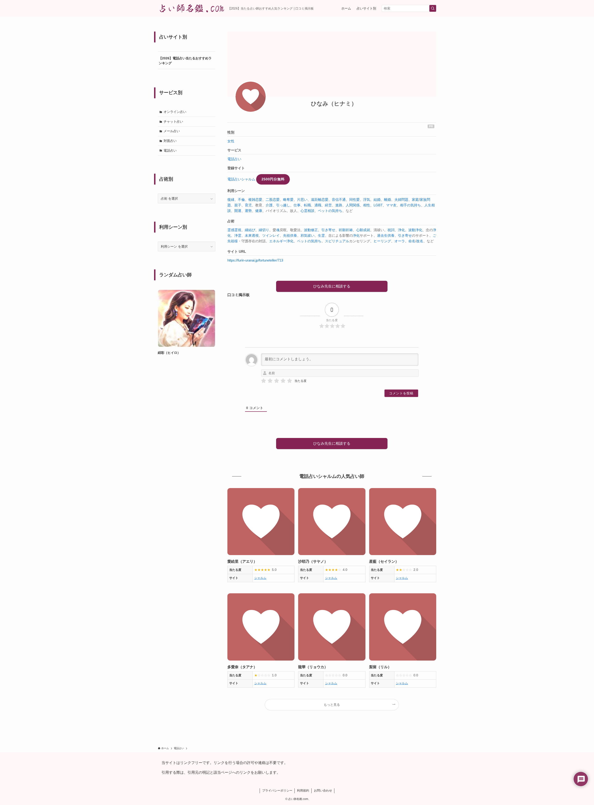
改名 (419, 241)
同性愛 (354, 199)
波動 (411, 230)
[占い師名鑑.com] (191, 8)
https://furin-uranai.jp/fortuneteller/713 (255, 260)
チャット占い (173, 121)
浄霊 (237, 235)
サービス (234, 150)
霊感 (230, 230)
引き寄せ (328, 230)
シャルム (260, 578)
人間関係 (353, 205)
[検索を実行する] (432, 8)
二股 (269, 199)
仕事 (297, 205)
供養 (293, 235)
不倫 (241, 199)
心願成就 (363, 230)
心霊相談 (307, 211)
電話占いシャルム (241, 179)
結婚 (377, 199)
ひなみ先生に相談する (331, 286)
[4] (283, 381)
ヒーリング (382, 241)
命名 (411, 241)
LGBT (378, 205)
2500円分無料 (273, 179)
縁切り (264, 230)
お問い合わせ (323, 790)
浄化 (401, 230)
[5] (289, 381)
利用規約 (303, 790)
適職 (317, 205)
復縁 (230, 199)
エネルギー (278, 241)
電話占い (234, 159)
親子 (237, 205)
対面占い (170, 141)
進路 (338, 205)
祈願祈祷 (346, 230)
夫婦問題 (401, 199)
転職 (307, 205)
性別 (230, 132)
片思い (302, 199)
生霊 (321, 235)
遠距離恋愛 (319, 199)
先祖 (286, 235)
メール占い (172, 131)
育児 (248, 205)
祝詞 (390, 230)
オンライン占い (175, 112)
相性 (366, 205)
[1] (263, 381)
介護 (269, 205)
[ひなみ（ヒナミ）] (250, 96)
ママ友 (391, 205)
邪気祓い (307, 235)
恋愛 (276, 199)
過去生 (382, 235)
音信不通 (339, 199)
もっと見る (332, 704)
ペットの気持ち (330, 211)
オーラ (399, 241)
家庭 (415, 199)
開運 (237, 211)
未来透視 (252, 235)
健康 (258, 211)
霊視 (237, 230)
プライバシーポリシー (277, 790)
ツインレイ (271, 235)
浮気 (366, 199)
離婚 (387, 199)
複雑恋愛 (255, 199)
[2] (270, 381)
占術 (230, 221)
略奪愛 (288, 199)
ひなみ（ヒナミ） (334, 103)
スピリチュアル (337, 241)
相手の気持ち (410, 205)
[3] (276, 381)
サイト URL (236, 251)
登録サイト (236, 168)
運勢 (248, 211)
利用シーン (236, 191)
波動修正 (311, 230)
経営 (328, 205)
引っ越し (283, 205)
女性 (230, 141)
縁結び (250, 230)
